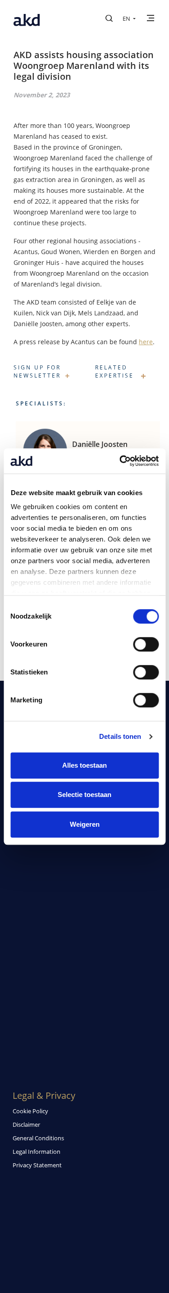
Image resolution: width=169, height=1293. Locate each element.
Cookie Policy (30, 1111)
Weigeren (85, 824)
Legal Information (36, 1151)
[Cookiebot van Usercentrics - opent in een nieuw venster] (120, 461)
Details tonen (120, 736)
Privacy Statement (37, 1165)
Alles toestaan (84, 765)
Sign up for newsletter (37, 371)
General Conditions (38, 1138)
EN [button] (127, 18)
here (146, 341)
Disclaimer (26, 1124)
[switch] (146, 644)
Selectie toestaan (84, 794)
